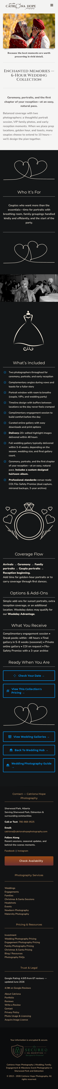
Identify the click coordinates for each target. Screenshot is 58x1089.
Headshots (10, 902)
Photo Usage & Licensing (18, 1016)
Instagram (23, 850)
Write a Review (13, 1004)
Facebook (10, 850)
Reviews (9, 1001)
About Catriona (13, 993)
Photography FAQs (15, 957)
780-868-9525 (27, 821)
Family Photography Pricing (19, 946)
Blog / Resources (14, 953)
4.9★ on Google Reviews (18, 987)
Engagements (12, 891)
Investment (10, 935)
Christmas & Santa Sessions (19, 899)
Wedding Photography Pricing (20, 938)
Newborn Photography (17, 910)
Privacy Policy (12, 1012)
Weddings (10, 888)
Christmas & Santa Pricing (18, 949)
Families (9, 895)
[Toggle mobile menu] (52, 5)
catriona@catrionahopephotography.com (26, 831)
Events (8, 906)
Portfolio (9, 997)
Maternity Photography (17, 913)
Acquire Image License (16, 1019)
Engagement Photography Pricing (22, 942)
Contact (9, 1008)
